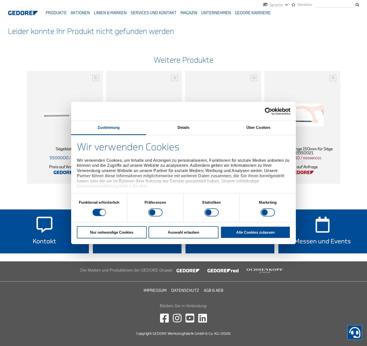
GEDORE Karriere (253, 13)
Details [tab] (184, 127)
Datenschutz (185, 291)
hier (144, 186)
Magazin (189, 13)
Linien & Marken (110, 13)
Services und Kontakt (154, 13)
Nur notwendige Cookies (111, 232)
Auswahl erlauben (183, 232)
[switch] (155, 212)
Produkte (56, 13)
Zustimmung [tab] (109, 127)
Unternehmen (216, 13)
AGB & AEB (213, 291)
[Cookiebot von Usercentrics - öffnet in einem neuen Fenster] (268, 111)
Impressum (155, 291)
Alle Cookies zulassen (255, 232)
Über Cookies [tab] (258, 127)
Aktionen (80, 13)
